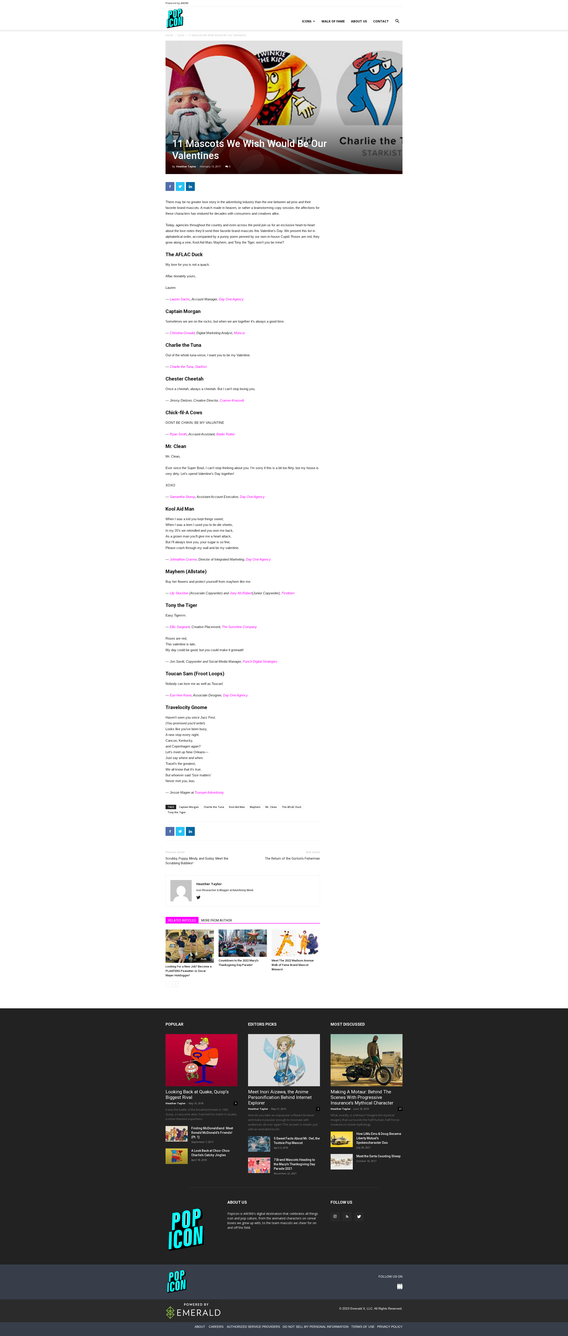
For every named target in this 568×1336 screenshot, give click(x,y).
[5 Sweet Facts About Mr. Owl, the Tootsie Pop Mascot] (259, 1144)
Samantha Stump (182, 497)
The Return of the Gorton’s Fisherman (292, 858)
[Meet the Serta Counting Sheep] (342, 1161)
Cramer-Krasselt (232, 400)
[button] (397, 22)
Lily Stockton (179, 593)
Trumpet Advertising (209, 792)
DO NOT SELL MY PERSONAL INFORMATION (316, 1326)
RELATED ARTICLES (182, 920)
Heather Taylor (186, 166)
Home (169, 35)
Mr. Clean (271, 807)
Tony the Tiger (177, 812)
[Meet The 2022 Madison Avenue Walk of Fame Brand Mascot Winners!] (296, 943)
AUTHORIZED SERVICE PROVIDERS (253, 1326)
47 (400, 1108)
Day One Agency (231, 299)
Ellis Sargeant (180, 627)
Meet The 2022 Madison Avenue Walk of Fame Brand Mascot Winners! (293, 965)
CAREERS (216, 1326)
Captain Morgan (189, 807)
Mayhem (255, 807)
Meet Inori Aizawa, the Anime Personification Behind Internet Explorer (280, 1097)
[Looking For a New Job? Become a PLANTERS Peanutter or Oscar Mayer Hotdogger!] (190, 946)
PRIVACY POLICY (389, 1326)
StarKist (201, 367)
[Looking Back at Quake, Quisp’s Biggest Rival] (201, 1060)
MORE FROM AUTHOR (216, 920)
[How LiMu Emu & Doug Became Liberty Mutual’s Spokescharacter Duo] (342, 1139)
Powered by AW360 (177, 3)
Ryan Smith (178, 434)
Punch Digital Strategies (260, 661)
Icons (307, 21)
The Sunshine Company (239, 627)
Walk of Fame (333, 21)
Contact (381, 21)
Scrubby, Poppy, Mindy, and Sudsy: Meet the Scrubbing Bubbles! (197, 860)
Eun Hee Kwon (180, 695)
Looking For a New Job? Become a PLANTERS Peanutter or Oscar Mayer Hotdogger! (188, 971)
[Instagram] (335, 1216)
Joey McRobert (241, 593)
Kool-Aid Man (237, 807)
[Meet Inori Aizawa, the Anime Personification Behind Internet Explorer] (284, 1060)
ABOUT (200, 1326)
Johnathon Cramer (183, 559)
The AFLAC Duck (291, 807)
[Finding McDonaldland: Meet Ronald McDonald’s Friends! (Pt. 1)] (177, 1134)
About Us (359, 21)
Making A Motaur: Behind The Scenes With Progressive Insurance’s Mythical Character (362, 1097)
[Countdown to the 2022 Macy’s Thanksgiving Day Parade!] (243, 943)
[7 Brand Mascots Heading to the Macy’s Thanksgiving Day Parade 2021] (259, 1165)
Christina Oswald (182, 333)
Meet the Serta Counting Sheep (378, 1156)
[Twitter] (200, 897)
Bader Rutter (225, 434)
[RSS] (347, 1216)
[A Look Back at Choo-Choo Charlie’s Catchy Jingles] (177, 1156)
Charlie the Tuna (181, 367)
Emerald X (357, 1308)
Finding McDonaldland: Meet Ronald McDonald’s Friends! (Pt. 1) (212, 1132)
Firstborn (288, 593)
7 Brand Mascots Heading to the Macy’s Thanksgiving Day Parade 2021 (294, 1164)
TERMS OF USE (363, 1326)
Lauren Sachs (180, 299)
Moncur (239, 333)
